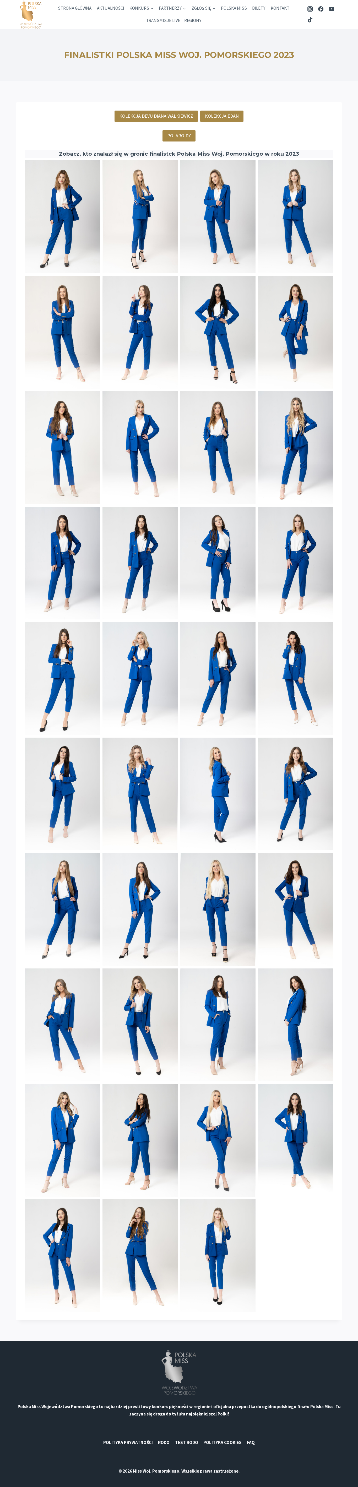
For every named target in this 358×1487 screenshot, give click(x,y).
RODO (164, 1442)
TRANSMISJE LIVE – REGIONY (173, 20)
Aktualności (110, 8)
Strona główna (74, 8)
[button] (62, 216)
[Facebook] (321, 9)
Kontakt (280, 8)
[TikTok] (310, 19)
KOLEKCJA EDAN (222, 116)
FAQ (251, 1442)
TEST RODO (186, 1442)
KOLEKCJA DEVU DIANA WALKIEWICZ (156, 116)
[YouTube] (331, 9)
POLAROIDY (179, 136)
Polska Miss (234, 8)
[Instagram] (310, 9)
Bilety (258, 8)
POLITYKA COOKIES (222, 1442)
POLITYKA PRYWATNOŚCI (128, 1442)
